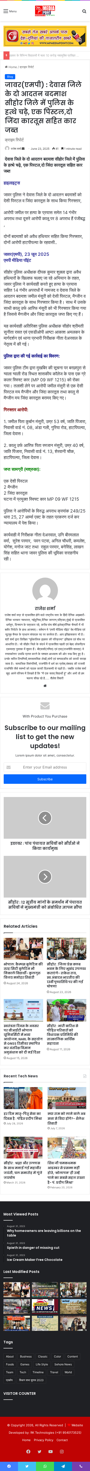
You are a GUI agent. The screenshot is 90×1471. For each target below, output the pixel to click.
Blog (10, 76)
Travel (54, 1372)
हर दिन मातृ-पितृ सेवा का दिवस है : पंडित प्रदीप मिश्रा (23, 1116)
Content (72, 1356)
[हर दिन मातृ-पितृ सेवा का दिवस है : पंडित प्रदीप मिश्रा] (23, 1098)
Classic (43, 1356)
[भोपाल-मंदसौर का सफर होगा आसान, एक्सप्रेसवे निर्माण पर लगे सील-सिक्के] (45, 1323)
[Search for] (84, 12)
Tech (23, 1372)
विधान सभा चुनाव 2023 (31, 1380)
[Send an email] (23, 148)
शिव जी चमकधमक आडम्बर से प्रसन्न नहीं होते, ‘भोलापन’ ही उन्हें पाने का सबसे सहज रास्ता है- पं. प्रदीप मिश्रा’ (66, 1173)
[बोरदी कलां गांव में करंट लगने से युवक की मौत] (45, 1306)
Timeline (38, 1372)
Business (26, 1356)
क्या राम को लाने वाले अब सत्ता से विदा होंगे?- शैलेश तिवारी (66, 1118)
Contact (62, 1440)
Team (9, 1372)
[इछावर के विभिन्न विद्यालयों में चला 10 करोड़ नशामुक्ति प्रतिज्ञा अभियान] (16, 1306)
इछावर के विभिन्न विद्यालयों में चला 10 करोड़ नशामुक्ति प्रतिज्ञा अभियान (50, 55)
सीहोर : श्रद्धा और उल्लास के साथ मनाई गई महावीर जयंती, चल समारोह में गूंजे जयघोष (23, 1170)
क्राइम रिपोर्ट (27, 67)
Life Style (42, 1364)
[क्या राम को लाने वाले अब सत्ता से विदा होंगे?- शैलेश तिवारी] (67, 1098)
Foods (10, 1364)
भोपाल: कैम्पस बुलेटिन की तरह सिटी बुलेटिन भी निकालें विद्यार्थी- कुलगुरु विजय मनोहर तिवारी (23, 971)
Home (12, 67)
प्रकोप (9, 1380)
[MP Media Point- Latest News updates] (45, 11)
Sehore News (63, 1364)
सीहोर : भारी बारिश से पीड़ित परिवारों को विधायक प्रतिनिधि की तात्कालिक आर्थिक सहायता (62, 1035)
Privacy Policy (43, 1440)
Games (24, 1364)
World (68, 1372)
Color (57, 1356)
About (10, 1356)
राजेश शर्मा (16, 148)
